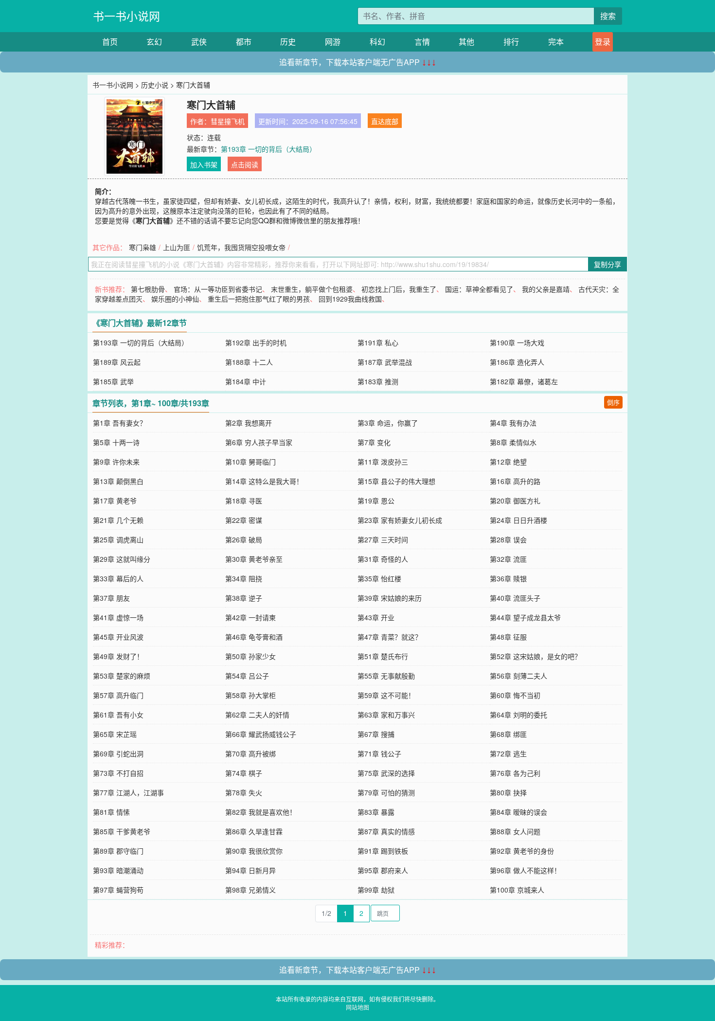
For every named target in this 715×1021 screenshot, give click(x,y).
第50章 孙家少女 (250, 656)
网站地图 (357, 1007)
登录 (602, 41)
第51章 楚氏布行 (383, 656)
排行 (511, 41)
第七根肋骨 (148, 289)
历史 (288, 41)
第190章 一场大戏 (517, 342)
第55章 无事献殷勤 (386, 676)
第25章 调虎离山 (118, 539)
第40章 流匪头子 (515, 598)
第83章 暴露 (376, 812)
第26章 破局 (243, 539)
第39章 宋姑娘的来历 (390, 598)
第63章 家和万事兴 (386, 714)
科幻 (377, 41)
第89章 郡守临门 (118, 851)
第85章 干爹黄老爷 (121, 831)
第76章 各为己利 (515, 773)
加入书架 (203, 164)
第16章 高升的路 (515, 481)
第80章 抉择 (508, 792)
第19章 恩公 (376, 500)
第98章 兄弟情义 (250, 890)
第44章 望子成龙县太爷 (525, 617)
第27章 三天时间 (383, 539)
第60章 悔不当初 (515, 695)
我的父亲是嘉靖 (546, 289)
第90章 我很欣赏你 (254, 851)
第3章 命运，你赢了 (388, 423)
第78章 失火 (243, 792)
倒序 (613, 402)
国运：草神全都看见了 (479, 289)
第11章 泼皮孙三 (383, 461)
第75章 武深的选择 (386, 773)
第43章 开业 (376, 617)
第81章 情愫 (111, 812)
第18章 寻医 (243, 500)
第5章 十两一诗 (116, 442)
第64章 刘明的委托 (518, 714)
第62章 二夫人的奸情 (257, 714)
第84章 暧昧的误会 (518, 812)
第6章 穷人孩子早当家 (258, 442)
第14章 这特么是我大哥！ (264, 481)
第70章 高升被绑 (250, 753)
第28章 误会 (508, 539)
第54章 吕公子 (247, 676)
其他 (466, 41)
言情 (422, 41)
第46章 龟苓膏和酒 (254, 637)
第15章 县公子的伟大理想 (396, 481)
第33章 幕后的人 (118, 578)
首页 (110, 41)
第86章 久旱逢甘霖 (254, 831)
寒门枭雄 (142, 247)
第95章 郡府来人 (383, 870)
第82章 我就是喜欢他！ (260, 812)
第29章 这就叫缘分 (121, 559)
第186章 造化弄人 (517, 362)
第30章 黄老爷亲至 (254, 559)
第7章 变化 (374, 442)
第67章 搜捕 (376, 734)
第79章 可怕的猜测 (386, 792)
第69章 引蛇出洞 (118, 753)
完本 (556, 41)
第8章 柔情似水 (513, 442)
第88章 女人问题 (515, 831)
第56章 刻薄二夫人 (518, 676)
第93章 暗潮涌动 (118, 870)
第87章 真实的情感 (386, 831)
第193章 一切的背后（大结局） (268, 149)
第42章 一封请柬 (250, 617)
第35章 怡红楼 (379, 578)
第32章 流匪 (508, 559)
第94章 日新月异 (250, 870)
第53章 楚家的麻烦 (121, 676)
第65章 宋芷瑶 (115, 734)
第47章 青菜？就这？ (390, 637)
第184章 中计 (245, 381)
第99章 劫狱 (376, 890)
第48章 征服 (508, 637)
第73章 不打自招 (118, 773)
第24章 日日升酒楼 (518, 520)
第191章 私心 (378, 342)
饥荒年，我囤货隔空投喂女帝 (241, 247)
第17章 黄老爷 (115, 500)
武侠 (199, 41)
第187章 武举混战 (385, 362)
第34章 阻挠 (243, 578)
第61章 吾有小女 (118, 714)
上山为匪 (176, 247)
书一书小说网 (126, 16)
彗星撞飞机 (228, 121)
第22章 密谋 (243, 520)
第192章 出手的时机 (255, 342)
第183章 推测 (378, 381)
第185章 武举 (113, 381)
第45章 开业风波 (118, 637)
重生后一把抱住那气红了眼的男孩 (259, 299)
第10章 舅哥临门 (250, 461)
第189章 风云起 (117, 362)
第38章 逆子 (243, 598)
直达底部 (384, 121)
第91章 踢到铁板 (383, 851)
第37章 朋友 (111, 598)
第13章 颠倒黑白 (118, 481)
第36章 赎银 (508, 578)
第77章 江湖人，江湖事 (128, 792)
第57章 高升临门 (118, 695)
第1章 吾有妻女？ (119, 423)
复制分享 (607, 264)
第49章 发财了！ (118, 656)
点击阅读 (244, 164)
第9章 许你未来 (116, 461)
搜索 (608, 15)
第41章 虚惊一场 (118, 617)
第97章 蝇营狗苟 (118, 890)
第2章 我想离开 (248, 423)
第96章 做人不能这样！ (525, 870)
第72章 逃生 (508, 753)
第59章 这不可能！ (386, 695)
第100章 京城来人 (517, 890)
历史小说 (154, 85)
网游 (332, 41)
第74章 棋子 (243, 773)
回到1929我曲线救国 (350, 299)
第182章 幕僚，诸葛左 (524, 381)
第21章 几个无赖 (118, 520)
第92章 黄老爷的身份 (522, 851)
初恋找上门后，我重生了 (398, 289)
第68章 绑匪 (508, 734)
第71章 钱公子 (379, 753)
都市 (243, 41)
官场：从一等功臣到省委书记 (218, 289)
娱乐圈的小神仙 (175, 299)
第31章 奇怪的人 (383, 559)
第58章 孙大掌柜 (250, 695)
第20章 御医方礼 (515, 500)
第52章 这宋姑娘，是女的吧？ (535, 656)
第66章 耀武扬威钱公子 (260, 734)
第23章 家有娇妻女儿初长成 (400, 520)
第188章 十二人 (249, 362)
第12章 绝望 (508, 461)
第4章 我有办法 (513, 423)
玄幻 (154, 41)
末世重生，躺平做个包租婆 (312, 289)
